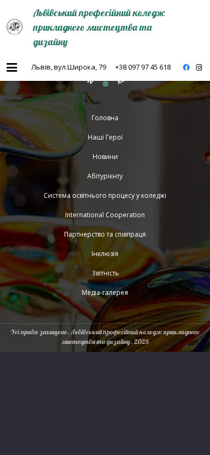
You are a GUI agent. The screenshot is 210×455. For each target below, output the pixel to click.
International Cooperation (105, 214)
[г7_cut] (14, 27)
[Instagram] (199, 67)
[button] (11, 67)
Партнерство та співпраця (105, 234)
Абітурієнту (105, 176)
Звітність (105, 273)
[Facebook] (186, 67)
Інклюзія (105, 253)
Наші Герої (105, 137)
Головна (105, 117)
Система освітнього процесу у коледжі (105, 195)
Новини (105, 156)
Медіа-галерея (105, 292)
